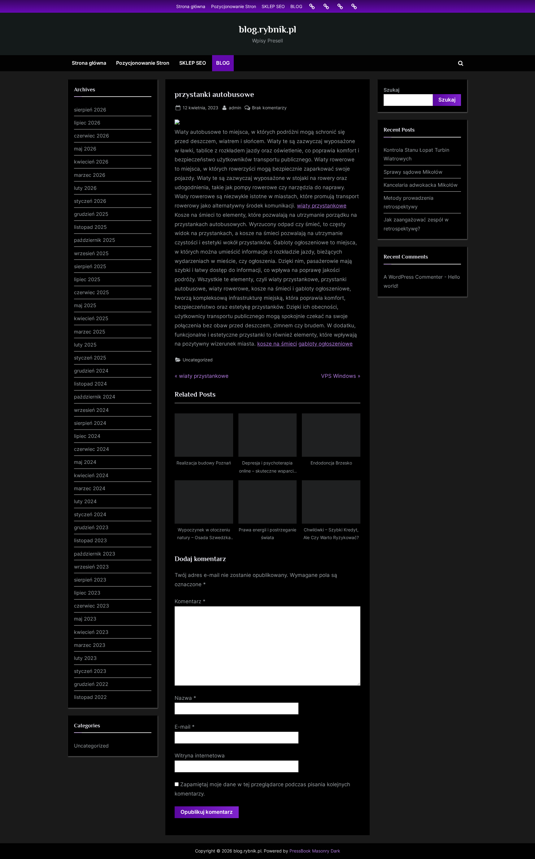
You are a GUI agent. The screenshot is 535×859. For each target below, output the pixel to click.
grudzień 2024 (91, 371)
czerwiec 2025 (91, 292)
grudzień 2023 (91, 527)
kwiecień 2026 (91, 162)
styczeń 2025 (90, 358)
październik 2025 (94, 240)
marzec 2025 (89, 332)
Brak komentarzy (269, 108)
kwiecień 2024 (91, 475)
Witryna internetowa (200, 755)
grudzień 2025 (91, 214)
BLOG (296, 6)
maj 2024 (85, 462)
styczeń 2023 (90, 671)
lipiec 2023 (87, 593)
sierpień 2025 (90, 266)
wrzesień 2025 (91, 253)
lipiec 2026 (87, 123)
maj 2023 (85, 619)
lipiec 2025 (87, 279)
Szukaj (391, 90)
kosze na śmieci (277, 344)
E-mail (185, 727)
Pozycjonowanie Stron (233, 6)
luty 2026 (85, 188)
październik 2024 (94, 397)
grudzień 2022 (91, 684)
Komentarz (190, 601)
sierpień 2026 (90, 110)
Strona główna (190, 6)
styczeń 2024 (90, 514)
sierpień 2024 (90, 423)
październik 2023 (94, 554)
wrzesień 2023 (91, 567)
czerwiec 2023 (91, 606)
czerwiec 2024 (91, 449)
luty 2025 (85, 345)
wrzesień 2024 (91, 410)
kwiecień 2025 (91, 318)
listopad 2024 (90, 384)
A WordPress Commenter (413, 277)
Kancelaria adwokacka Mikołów (421, 185)
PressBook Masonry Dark (314, 850)
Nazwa (185, 698)
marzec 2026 (89, 175)
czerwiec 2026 (91, 136)
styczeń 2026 (90, 201)
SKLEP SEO (273, 6)
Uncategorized (198, 359)
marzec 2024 (89, 488)
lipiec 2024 (87, 436)
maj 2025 (85, 305)
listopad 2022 (90, 697)
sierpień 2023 (90, 580)
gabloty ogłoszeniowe (325, 344)
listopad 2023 (90, 540)
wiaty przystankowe (321, 206)
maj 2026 (85, 149)
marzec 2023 (89, 645)
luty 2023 (85, 658)
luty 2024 (85, 501)
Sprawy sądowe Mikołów (413, 172)
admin (235, 107)
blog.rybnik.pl (267, 29)
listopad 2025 (90, 227)
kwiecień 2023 (91, 632)
